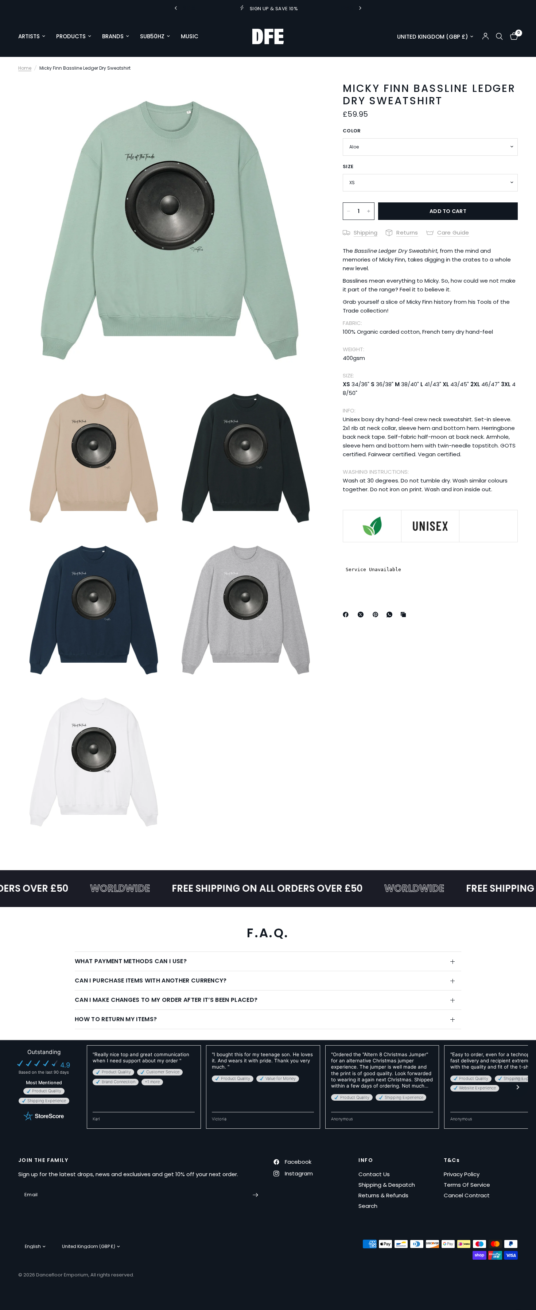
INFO (365, 1160)
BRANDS (113, 36)
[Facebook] (347, 614)
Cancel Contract (467, 1195)
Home (24, 68)
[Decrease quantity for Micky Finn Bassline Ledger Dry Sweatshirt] (348, 211)
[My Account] (485, 36)
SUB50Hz (152, 36)
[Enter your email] (255, 1195)
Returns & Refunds (383, 1195)
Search (367, 1206)
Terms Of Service (467, 1185)
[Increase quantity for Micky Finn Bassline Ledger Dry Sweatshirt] (368, 211)
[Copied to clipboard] (404, 614)
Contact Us (374, 1174)
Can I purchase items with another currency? (151, 980)
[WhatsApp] (391, 614)
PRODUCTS (71, 36)
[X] (362, 614)
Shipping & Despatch (386, 1185)
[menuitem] (34, 36)
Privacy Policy (461, 1174)
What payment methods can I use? (131, 961)
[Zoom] (305, 94)
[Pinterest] (377, 614)
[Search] (499, 36)
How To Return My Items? (116, 1019)
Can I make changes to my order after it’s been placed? (166, 1000)
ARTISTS (29, 36)
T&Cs (452, 1160)
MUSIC (189, 36)
